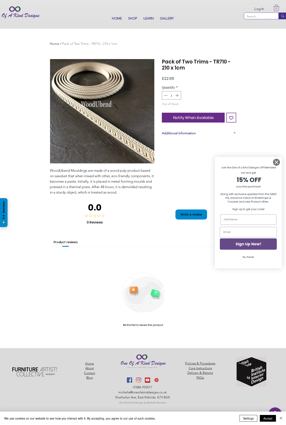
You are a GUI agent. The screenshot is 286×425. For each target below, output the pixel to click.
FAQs (200, 378)
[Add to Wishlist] (231, 118)
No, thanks (248, 257)
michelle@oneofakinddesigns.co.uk (142, 392)
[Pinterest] (156, 380)
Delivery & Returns (200, 373)
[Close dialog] (276, 162)
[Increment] (177, 95)
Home (54, 44)
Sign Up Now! (248, 244)
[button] (132, 18)
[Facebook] (129, 380)
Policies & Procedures (200, 363)
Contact (89, 373)
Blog (89, 378)
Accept (267, 418)
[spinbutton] (171, 95)
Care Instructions (200, 368)
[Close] (280, 418)
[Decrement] (165, 95)
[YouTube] (147, 380)
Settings (248, 418)
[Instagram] (138, 380)
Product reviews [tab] (66, 242)
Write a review (191, 214)
